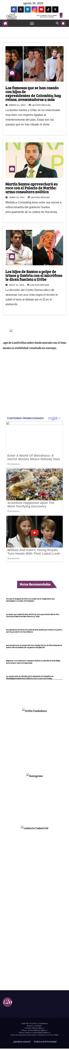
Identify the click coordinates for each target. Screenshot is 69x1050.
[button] (57, 23)
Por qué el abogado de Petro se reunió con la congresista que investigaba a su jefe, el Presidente (30, 599)
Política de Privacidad (44, 1041)
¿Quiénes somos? (22, 1041)
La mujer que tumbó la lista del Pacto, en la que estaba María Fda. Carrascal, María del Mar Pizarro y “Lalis (32, 615)
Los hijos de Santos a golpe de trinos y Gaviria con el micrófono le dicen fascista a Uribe (33, 275)
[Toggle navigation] (32, 23)
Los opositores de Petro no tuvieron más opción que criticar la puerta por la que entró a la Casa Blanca (34, 630)
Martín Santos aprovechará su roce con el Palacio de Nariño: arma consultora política (31, 187)
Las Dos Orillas (41, 104)
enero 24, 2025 (17, 104)
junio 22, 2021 (17, 197)
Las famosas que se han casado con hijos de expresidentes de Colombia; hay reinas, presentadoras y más (33, 93)
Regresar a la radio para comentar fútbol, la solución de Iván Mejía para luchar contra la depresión (33, 661)
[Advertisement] (34, 741)
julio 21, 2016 (17, 284)
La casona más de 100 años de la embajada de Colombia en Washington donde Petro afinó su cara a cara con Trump (29, 677)
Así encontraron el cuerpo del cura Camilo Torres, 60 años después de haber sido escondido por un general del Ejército (34, 646)
